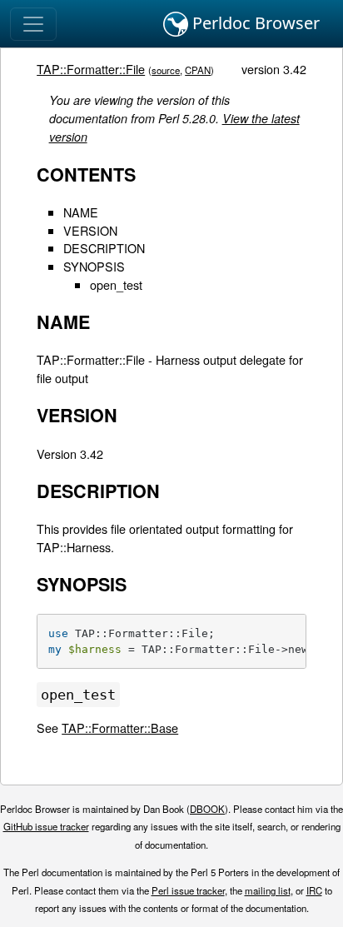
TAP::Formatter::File (91, 68)
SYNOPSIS (94, 266)
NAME (80, 212)
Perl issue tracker (188, 890)
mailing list (268, 890)
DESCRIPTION (104, 248)
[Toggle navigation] (33, 24)
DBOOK (207, 808)
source (166, 70)
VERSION (90, 230)
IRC (314, 890)
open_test (116, 284)
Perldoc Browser (254, 23)
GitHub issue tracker (46, 826)
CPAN (198, 70)
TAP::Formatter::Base (120, 727)
